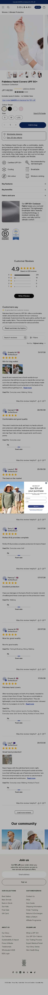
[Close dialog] (46, 483)
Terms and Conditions (33, 510)
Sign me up (36, 506)
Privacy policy (40, 510)
